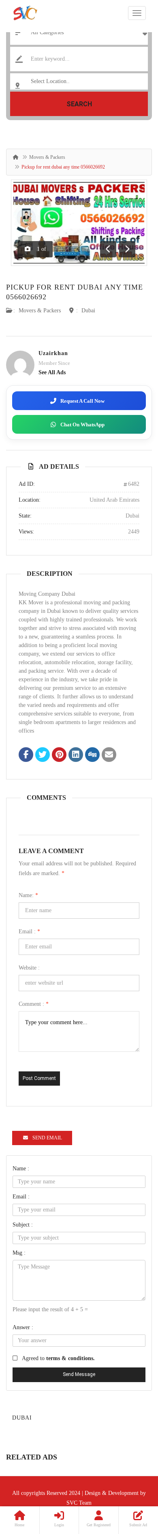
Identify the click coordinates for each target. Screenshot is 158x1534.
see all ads (52, 372)
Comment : (34, 1004)
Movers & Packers (47, 157)
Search (79, 104)
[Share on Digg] (92, 755)
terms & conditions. (70, 1358)
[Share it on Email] (109, 755)
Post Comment (39, 1078)
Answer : (23, 1327)
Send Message (79, 1374)
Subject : (23, 1225)
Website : (29, 968)
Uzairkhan (53, 353)
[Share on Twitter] (42, 755)
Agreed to (58, 1358)
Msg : (19, 1253)
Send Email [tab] (47, 1138)
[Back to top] (132, 1483)
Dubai (88, 310)
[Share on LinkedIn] (75, 755)
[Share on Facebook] (26, 755)
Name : (21, 1168)
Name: (28, 895)
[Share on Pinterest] (59, 755)
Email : (29, 931)
